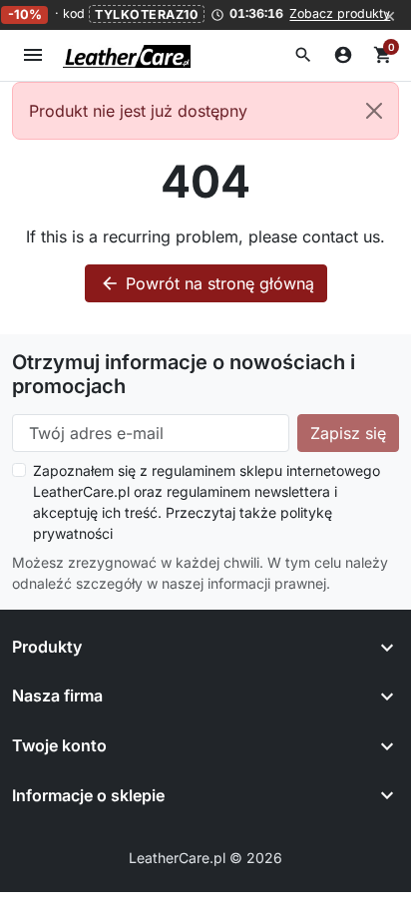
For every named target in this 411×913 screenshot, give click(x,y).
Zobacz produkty (339, 14)
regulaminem (193, 470)
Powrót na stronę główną (207, 283)
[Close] (374, 111)
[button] (303, 55)
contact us (341, 236)
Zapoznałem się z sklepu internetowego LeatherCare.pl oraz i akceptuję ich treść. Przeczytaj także (206, 502)
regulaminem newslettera (248, 491)
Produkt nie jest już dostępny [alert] (138, 111)
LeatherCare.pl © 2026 (205, 857)
